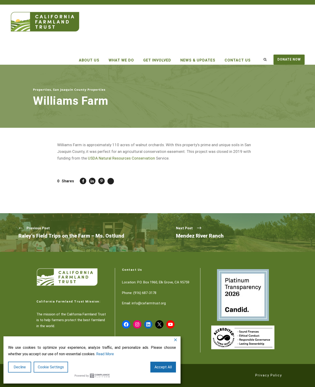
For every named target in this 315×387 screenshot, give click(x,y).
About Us (89, 60)
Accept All (163, 367)
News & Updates (197, 60)
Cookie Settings (51, 367)
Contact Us (238, 60)
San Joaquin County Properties (79, 89)
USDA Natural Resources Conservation (121, 158)
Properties (42, 89)
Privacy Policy (268, 375)
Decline (20, 367)
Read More (105, 354)
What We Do (121, 60)
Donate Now (289, 59)
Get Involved (157, 60)
